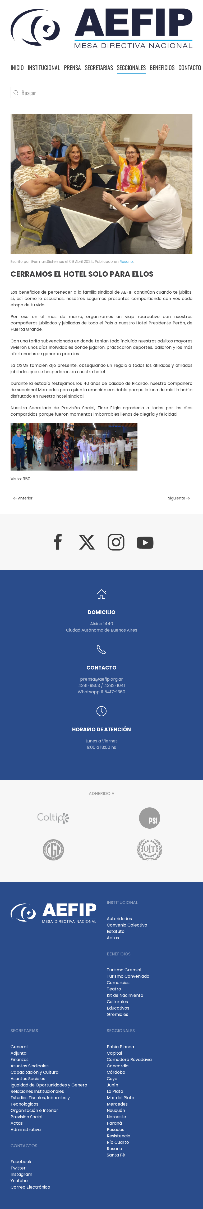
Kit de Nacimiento (125, 995)
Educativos (118, 1008)
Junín (112, 1085)
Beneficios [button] (162, 67)
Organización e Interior (34, 1110)
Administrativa (26, 1130)
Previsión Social (26, 1117)
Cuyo (112, 1079)
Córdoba (116, 1072)
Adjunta (18, 1053)
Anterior (25, 498)
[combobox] (42, 92)
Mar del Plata (120, 1098)
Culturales (117, 1002)
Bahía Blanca (120, 1047)
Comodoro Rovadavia (129, 1059)
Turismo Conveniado (128, 976)
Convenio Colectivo (127, 925)
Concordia (117, 1066)
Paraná (114, 1123)
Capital (114, 1053)
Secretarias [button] (99, 67)
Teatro (114, 989)
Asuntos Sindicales (30, 1066)
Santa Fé (116, 1155)
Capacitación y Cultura (34, 1072)
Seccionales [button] (131, 67)
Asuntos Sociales (28, 1079)
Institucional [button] (44, 67)
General (19, 1047)
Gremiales (117, 1014)
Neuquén (116, 1110)
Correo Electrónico (30, 1187)
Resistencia (118, 1136)
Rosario (126, 261)
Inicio (17, 67)
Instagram (21, 1174)
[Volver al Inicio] (101, 28)
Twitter (18, 1168)
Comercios (118, 983)
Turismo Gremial (124, 970)
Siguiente (176, 498)
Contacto (189, 67)
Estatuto (115, 931)
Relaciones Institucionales (37, 1091)
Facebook (21, 1162)
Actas (113, 938)
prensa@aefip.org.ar (101, 679)
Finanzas (20, 1059)
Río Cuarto (118, 1142)
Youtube (19, 1181)
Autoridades (119, 919)
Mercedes (117, 1104)
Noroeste (116, 1117)
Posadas (115, 1130)
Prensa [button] (72, 67)
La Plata (115, 1091)
